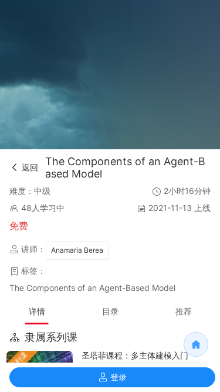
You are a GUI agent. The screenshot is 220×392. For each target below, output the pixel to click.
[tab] (36, 311)
